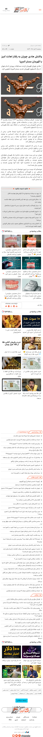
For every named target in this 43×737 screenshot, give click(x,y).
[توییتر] (16, 735)
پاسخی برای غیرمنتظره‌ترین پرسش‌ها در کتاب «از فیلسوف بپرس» (22, 569)
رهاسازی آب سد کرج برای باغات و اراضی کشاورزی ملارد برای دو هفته (21, 457)
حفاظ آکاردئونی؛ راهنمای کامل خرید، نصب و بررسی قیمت (24, 633)
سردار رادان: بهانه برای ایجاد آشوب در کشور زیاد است (25, 473)
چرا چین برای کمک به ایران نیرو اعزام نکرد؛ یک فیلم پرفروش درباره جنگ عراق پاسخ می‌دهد (22, 586)
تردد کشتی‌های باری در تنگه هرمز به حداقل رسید (26, 504)
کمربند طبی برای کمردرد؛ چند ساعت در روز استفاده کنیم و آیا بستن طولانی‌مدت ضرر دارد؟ (22, 603)
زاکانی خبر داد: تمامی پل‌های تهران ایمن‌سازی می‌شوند (25, 531)
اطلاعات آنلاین (21, 10)
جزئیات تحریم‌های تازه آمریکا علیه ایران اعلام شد (26, 436)
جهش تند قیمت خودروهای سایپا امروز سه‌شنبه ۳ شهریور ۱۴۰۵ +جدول (20, 488)
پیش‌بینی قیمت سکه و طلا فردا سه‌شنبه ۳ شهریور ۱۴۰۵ (24, 443)
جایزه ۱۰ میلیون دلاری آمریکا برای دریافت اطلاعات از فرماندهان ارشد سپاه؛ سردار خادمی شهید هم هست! (22, 550)
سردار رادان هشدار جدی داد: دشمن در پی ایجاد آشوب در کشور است (21, 527)
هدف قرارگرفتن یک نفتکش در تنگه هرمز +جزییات (26, 492)
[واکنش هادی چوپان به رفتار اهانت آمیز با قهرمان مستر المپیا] (21, 84)
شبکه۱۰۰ (34, 717)
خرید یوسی (6, 690)
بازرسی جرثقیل (33, 690)
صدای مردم (9, 717)
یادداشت (31, 720)
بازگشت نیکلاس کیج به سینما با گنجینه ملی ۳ (27, 559)
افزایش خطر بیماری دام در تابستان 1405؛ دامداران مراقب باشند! (22, 619)
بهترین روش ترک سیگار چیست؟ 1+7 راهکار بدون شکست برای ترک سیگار (23, 609)
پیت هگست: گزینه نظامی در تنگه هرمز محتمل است (25, 535)
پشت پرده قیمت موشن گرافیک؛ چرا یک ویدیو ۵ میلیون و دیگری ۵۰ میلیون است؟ (22, 615)
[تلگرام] (13, 735)
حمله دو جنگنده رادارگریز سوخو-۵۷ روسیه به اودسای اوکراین (23, 440)
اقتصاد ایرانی (38, 693)
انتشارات (23, 720)
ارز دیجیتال (22, 693)
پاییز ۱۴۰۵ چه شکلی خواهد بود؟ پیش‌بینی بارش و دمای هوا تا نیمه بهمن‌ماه (22, 540)
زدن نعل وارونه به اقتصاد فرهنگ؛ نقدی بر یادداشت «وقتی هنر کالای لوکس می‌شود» (22, 573)
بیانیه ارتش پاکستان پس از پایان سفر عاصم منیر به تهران (24, 469)
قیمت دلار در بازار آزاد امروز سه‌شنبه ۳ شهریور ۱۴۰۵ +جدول (24, 507)
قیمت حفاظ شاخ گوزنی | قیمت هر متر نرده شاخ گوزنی (25, 629)
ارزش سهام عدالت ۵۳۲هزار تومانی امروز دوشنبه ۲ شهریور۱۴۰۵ (23, 453)
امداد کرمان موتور (14, 690)
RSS (10, 720)
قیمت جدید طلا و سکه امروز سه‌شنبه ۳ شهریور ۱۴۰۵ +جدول (23, 517)
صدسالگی (26, 717)
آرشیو (16, 720)
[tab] (36, 432)
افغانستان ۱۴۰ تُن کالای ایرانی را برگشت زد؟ (28, 500)
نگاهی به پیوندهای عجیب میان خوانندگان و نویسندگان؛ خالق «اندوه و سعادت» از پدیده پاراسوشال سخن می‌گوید (22, 564)
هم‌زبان (18, 717)
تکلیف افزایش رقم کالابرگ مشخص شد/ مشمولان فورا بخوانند (23, 496)
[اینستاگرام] (19, 735)
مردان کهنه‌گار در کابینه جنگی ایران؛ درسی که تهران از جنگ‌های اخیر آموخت (23, 206)
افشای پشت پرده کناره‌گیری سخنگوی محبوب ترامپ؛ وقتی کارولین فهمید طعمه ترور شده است (22, 224)
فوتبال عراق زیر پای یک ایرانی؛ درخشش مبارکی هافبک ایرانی (23, 599)
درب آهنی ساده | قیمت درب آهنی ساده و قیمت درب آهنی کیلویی (22, 626)
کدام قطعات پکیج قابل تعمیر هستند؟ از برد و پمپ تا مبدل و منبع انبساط (22, 637)
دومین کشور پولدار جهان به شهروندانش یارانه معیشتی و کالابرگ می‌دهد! (22, 218)
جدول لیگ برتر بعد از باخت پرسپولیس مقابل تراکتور (25, 461)
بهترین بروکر (30, 693)
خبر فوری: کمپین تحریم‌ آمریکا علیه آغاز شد (28, 465)
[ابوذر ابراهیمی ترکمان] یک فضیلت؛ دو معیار (27, 485)
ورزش (31, 46)
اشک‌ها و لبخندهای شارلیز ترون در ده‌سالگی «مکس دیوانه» (23, 555)
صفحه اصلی (38, 46)
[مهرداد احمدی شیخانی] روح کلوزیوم (29, 481)
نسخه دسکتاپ (21, 700)
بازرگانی (37, 595)
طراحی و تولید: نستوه (19, 732)
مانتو (40, 690)
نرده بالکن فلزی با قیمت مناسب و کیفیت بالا (27, 622)
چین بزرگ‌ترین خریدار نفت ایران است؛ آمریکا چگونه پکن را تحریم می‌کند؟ (23, 512)
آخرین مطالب (35, 477)
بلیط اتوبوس (14, 693)
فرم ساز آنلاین (24, 690)
